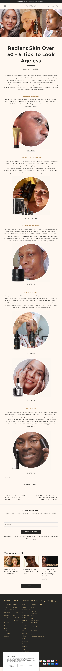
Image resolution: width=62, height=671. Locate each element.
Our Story (7, 604)
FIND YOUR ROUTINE (31, 218)
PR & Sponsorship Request (8, 609)
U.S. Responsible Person (26, 615)
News (32, 41)
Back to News (32, 484)
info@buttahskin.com (37, 636)
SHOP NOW (31, 150)
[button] (49, 6)
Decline (30, 665)
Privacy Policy (18, 661)
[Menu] (5, 6)
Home (28, 41)
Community (8, 636)
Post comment (31, 531)
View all (31, 586)
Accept (21, 665)
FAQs (23, 604)
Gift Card (16, 620)
